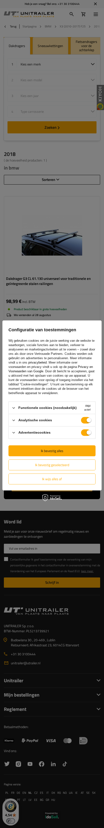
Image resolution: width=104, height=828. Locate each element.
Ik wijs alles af (52, 478)
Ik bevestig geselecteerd (52, 464)
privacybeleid (37, 362)
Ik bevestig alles (52, 450)
